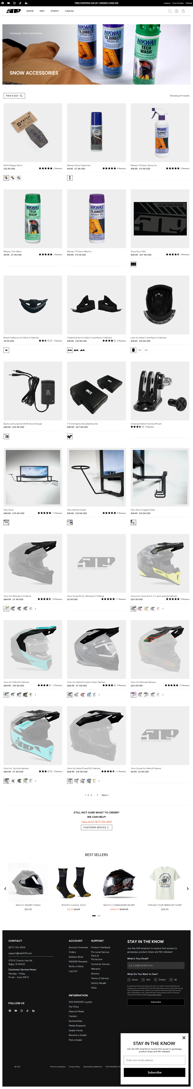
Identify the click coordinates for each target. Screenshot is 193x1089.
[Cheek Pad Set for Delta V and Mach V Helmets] (96, 305)
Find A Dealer (178, 3)
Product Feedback (100, 947)
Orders (72, 952)
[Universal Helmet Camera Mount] (160, 391)
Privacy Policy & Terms (154, 995)
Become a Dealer (78, 1035)
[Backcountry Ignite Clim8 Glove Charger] (33, 391)
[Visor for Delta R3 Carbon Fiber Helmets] (96, 649)
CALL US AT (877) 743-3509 (97, 821)
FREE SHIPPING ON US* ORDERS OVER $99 (96, 3)
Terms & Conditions (58, 1067)
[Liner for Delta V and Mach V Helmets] (160, 305)
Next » (105, 795)
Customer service (94, 827)
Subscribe (156, 1002)
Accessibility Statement (92, 1067)
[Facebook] (10, 1010)
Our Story (74, 1006)
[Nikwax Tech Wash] (33, 218)
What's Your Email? (138, 958)
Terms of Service (100, 978)
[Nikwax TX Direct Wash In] (96, 218)
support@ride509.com (20, 953)
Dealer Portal (75, 1030)
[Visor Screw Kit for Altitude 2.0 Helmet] (96, 563)
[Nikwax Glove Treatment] (96, 132)
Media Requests (77, 1025)
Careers (73, 1016)
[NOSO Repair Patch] (33, 132)
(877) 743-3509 (16, 947)
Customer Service (100, 964)
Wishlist (189, 3)
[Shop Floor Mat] (160, 218)
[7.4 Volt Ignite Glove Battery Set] (96, 391)
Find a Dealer (75, 1040)
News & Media (76, 1011)
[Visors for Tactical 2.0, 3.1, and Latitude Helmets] (160, 563)
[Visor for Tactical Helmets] (33, 735)
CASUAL (69, 11)
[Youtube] (8, 3)
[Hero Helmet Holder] (96, 477)
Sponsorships (75, 1021)
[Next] (35, 608)
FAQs (94, 987)
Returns (95, 973)
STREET (55, 11)
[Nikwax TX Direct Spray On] (160, 132)
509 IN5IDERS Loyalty (80, 1002)
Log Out (73, 971)
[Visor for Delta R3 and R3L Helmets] (96, 735)
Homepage (16, 33)
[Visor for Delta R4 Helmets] (33, 649)
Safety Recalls (98, 983)
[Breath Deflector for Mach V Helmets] (33, 305)
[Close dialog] (184, 1038)
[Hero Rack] (33, 477)
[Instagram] (14, 3)
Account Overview (78, 947)
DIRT (42, 11)
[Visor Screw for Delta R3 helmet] (160, 735)
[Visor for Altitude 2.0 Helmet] (33, 563)
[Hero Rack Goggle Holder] (160, 477)
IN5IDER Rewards (78, 961)
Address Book (76, 957)
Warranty (95, 968)
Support (167, 3)
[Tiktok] (20, 3)
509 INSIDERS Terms (114, 1067)
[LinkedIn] (26, 3)
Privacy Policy (74, 1067)
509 (18, 1067)
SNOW (30, 11)
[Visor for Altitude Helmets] (160, 649)
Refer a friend (76, 966)
